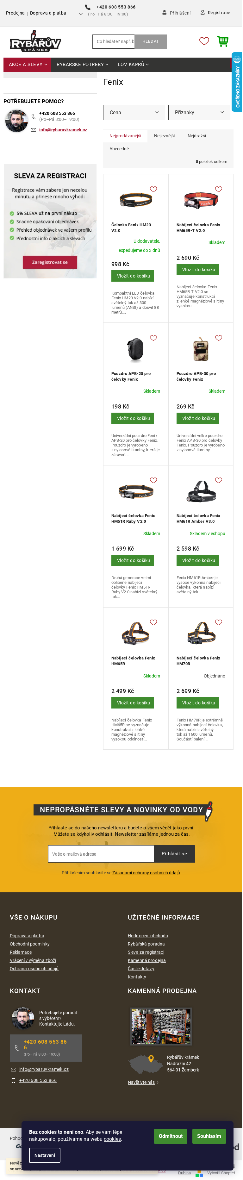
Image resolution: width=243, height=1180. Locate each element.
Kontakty (137, 976)
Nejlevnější (164, 135)
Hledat (150, 41)
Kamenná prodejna (147, 960)
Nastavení (44, 1155)
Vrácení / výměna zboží (33, 960)
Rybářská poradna (146, 943)
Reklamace (21, 952)
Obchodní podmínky (30, 943)
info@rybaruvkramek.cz (63, 129)
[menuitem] (27, 65)
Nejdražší (197, 135)
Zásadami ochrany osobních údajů (146, 872)
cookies (112, 1139)
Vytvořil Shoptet (221, 1173)
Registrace (219, 12)
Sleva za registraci (146, 952)
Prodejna (15, 13)
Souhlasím (209, 1136)
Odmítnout (171, 1136)
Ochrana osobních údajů (34, 968)
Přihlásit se (174, 854)
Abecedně (119, 148)
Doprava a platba (48, 13)
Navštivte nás (141, 1082)
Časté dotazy (141, 968)
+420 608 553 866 (57, 113)
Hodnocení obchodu (148, 935)
